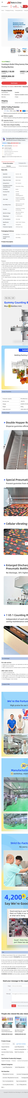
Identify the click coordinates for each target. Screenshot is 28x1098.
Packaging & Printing (9, 10)
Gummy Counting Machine (20, 1049)
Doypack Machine (5, 1046)
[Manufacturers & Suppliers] (14, 2)
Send (14, 1005)
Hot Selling (3, 1049)
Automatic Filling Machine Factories (10, 1077)
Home (2, 10)
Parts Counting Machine (8, 1081)
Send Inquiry (14, 83)
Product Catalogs (22, 1044)
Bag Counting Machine (21, 1081)
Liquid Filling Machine (19, 1046)
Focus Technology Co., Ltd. (18, 1092)
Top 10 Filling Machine (21, 1084)
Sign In (3, 156)
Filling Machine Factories (8, 1074)
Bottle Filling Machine (20, 1067)
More (2, 1087)
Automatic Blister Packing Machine (8, 1052)
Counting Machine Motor (8, 1084)
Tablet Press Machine (19, 1052)
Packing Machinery (19, 10)
